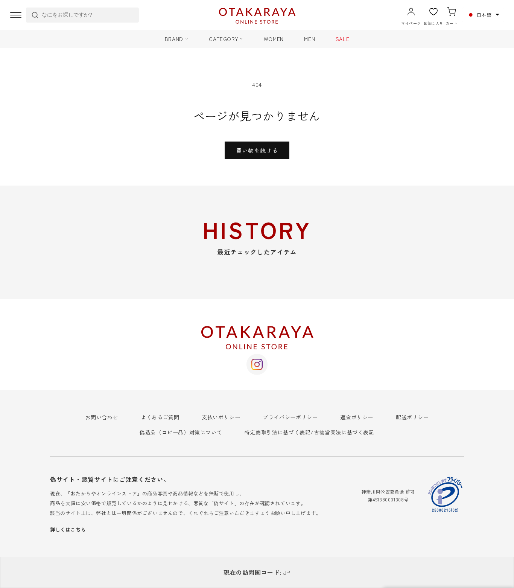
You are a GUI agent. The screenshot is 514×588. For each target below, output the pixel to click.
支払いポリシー (221, 417)
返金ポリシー (356, 417)
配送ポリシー (412, 417)
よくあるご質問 (160, 417)
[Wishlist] (433, 11)
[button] (483, 15)
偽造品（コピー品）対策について (181, 432)
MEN (309, 39)
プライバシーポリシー (290, 417)
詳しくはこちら (68, 529)
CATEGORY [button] (223, 39)
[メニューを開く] (15, 15)
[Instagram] (257, 364)
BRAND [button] (174, 39)
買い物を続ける (257, 150)
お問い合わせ (101, 417)
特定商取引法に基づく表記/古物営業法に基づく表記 (309, 432)
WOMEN (274, 39)
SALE (342, 39)
